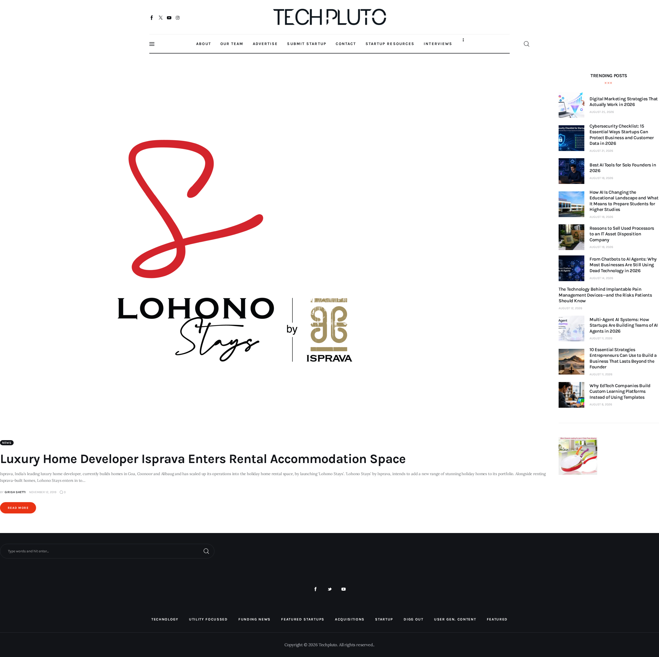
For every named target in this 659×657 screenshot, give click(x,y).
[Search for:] (107, 550)
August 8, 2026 (600, 404)
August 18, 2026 (601, 178)
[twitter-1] (329, 589)
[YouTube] (169, 17)
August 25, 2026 (601, 112)
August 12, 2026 (570, 308)
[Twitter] (160, 17)
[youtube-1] (343, 589)
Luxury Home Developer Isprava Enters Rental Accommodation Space (203, 458)
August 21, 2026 (601, 151)
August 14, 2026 (601, 278)
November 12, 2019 (42, 492)
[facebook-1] (315, 589)
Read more (18, 508)
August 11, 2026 (600, 338)
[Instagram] (177, 17)
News (7, 443)
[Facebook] (152, 17)
